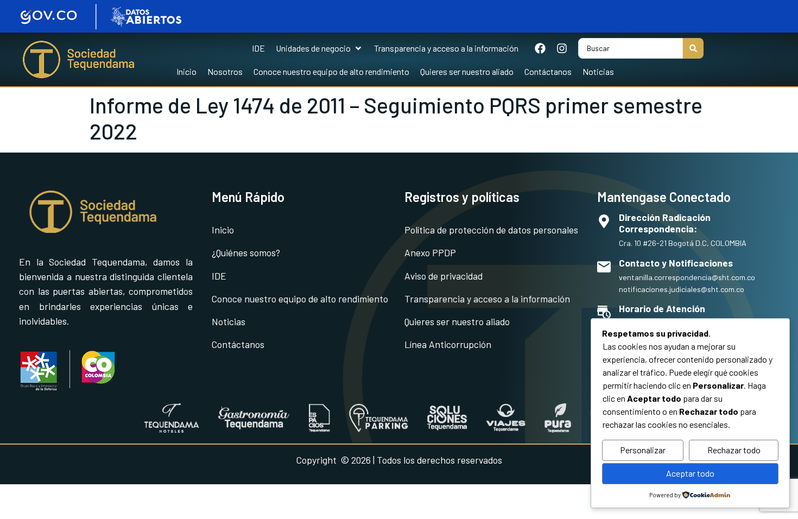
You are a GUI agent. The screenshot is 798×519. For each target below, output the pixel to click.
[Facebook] (540, 48)
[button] (319, 48)
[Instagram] (561, 48)
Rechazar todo (734, 450)
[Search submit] (693, 48)
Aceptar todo (690, 473)
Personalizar (643, 450)
